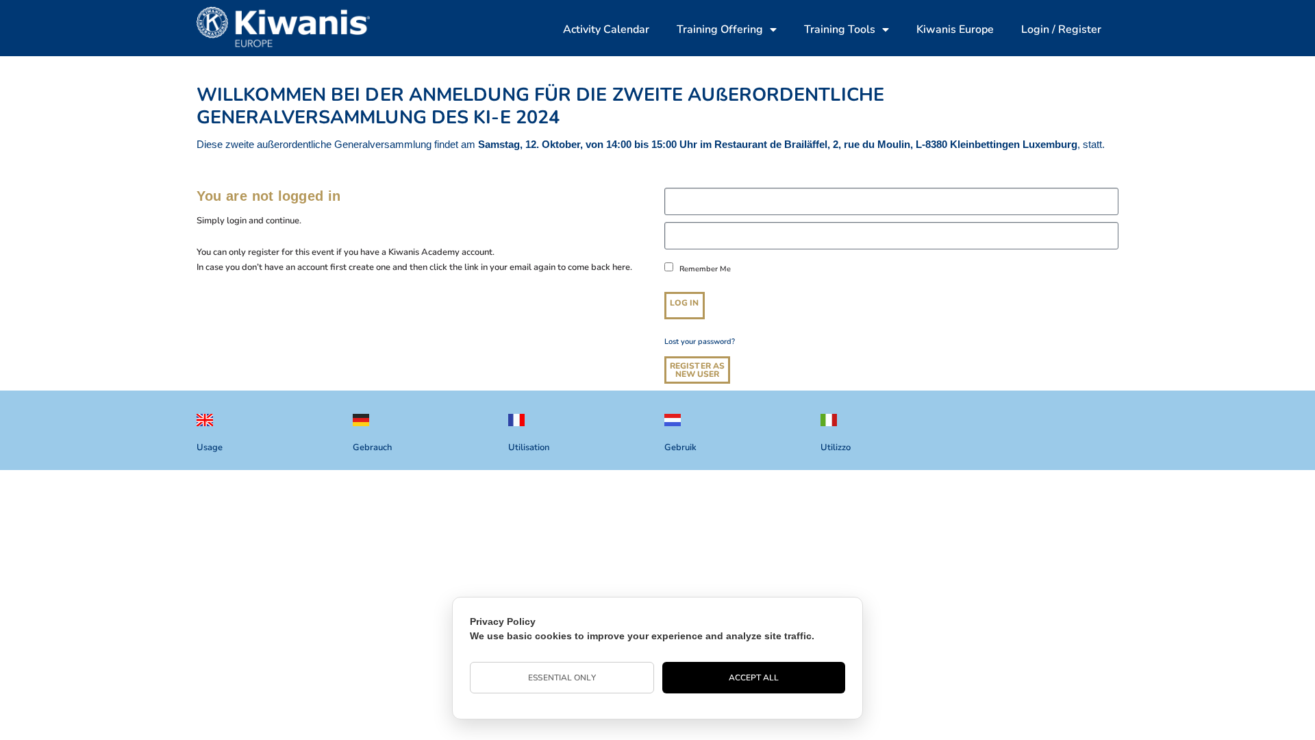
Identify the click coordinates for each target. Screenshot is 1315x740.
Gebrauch (372, 447)
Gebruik (680, 447)
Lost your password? (699, 341)
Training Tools (839, 29)
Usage (210, 447)
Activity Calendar (606, 29)
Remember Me (704, 269)
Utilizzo (836, 447)
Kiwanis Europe (955, 29)
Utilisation (528, 447)
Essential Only (561, 677)
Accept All (754, 677)
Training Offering (720, 29)
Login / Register (1061, 29)
